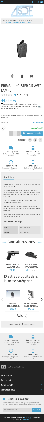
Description (8, 177)
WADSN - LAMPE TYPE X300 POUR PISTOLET (31, 267)
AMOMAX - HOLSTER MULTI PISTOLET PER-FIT (13, 306)
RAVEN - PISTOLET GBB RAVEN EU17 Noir (13, 267)
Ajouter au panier (34, 133)
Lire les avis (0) (22, 95)
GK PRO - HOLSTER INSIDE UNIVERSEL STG (31, 306)
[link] (30, 140)
